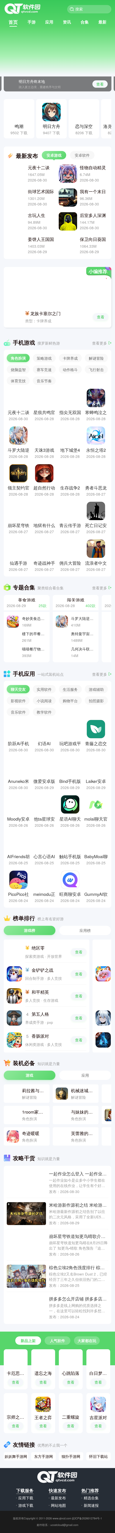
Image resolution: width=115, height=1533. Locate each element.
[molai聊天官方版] (96, 804)
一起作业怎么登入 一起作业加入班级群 (78, 1173)
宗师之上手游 (16, 1417)
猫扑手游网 (71, 1456)
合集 (85, 22)
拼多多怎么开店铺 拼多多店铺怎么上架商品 (78, 1299)
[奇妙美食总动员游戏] (13, 621)
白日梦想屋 (98, 1373)
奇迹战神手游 (44, 563)
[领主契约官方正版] (18, 473)
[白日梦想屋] (98, 1360)
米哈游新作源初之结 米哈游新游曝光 (78, 1205)
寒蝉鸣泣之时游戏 (96, 412)
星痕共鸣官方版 (44, 412)
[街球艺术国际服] (16, 197)
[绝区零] (14, 951)
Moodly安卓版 (18, 819)
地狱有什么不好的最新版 (44, 525)
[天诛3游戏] (44, 435)
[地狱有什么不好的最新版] (44, 511)
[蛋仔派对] (103, 951)
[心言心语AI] (44, 842)
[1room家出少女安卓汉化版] (13, 1115)
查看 (100, 84)
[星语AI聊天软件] (70, 804)
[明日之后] (103, 1040)
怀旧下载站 (98, 1456)
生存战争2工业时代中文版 (70, 488)
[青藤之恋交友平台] (96, 729)
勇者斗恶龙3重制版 (96, 488)
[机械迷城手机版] (62, 1094)
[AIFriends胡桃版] (18, 842)
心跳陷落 (70, 1373)
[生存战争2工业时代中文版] (70, 473)
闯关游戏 (75, 599)
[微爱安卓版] (44, 767)
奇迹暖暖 (30, 1133)
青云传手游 (70, 525)
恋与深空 (84, 126)
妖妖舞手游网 (16, 1456)
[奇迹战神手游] (44, 548)
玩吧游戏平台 (70, 743)
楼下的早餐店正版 (34, 633)
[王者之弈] (43, 1404)
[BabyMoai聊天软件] (96, 842)
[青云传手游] (70, 511)
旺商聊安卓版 (70, 894)
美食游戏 (26, 599)
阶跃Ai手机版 (18, 743)
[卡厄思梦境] (15, 1360)
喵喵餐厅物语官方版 (34, 649)
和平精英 (40, 992)
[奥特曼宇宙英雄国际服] (62, 637)
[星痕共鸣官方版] (44, 398)
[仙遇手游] (18, 548)
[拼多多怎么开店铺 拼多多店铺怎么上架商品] (26, 1307)
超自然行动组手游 (44, 488)
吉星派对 (98, 1417)
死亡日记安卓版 (96, 525)
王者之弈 (43, 1417)
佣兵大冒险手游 (70, 563)
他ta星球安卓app (44, 819)
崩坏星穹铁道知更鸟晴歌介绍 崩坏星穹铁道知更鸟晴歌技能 (78, 1236)
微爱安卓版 (44, 781)
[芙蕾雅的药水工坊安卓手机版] (62, 1136)
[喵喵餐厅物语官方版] (13, 652)
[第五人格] (14, 1018)
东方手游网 (43, 1456)
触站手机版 (70, 856)
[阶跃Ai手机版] (18, 729)
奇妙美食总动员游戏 (34, 618)
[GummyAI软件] (96, 880)
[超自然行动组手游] (44, 473)
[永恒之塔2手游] (96, 435)
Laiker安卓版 (96, 781)
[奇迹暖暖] (13, 1136)
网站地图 (58, 1505)
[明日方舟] (51, 112)
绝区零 (38, 948)
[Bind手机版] (70, 767)
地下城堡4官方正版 (70, 450)
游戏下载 (25, 1505)
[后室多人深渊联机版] (68, 221)
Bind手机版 (70, 781)
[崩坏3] (57, 297)
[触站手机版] (70, 842)
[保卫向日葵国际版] (68, 245)
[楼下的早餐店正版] (13, 637)
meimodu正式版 (44, 894)
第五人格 (40, 1014)
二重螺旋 (70, 1417)
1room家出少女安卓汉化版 (34, 1112)
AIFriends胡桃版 (18, 856)
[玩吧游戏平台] (70, 729)
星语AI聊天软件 (70, 819)
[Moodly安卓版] (18, 804)
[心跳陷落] (70, 1360)
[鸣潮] (19, 112)
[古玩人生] (16, 221)
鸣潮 (19, 126)
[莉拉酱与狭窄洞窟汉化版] (13, 1094)
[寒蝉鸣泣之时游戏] (96, 398)
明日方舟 (51, 126)
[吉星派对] (98, 1404)
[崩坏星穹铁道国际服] (18, 511)
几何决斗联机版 (83, 649)
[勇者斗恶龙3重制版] (96, 473)
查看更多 (99, 343)
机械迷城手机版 (83, 1090)
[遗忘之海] (43, 1360)
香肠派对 (40, 1036)
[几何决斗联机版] (62, 652)
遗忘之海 (43, 1373)
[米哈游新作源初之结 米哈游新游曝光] (26, 1213)
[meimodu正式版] (44, 880)
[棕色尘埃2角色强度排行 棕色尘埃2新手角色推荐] (26, 1276)
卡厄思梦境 (16, 1373)
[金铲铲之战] (14, 973)
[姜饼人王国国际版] (16, 245)
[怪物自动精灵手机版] (68, 173)
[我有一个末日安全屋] (68, 197)
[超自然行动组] (11, 84)
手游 (32, 22)
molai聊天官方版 (96, 819)
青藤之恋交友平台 (96, 743)
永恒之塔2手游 (96, 450)
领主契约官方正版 (18, 488)
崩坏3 (35, 313)
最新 (102, 22)
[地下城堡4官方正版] (70, 435)
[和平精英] (14, 995)
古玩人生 (36, 215)
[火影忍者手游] (103, 995)
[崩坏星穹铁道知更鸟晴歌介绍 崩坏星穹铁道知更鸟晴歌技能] (26, 1244)
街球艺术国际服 (41, 191)
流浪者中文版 (96, 563)
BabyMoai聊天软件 (96, 856)
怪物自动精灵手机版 (93, 167)
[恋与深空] (84, 112)
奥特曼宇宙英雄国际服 (83, 633)
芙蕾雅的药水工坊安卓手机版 (83, 1133)
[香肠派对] (14, 1040)
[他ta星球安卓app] (44, 804)
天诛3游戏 (44, 450)
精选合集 (91, 1497)
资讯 (67, 22)
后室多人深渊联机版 (93, 215)
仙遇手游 (18, 563)
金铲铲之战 (42, 970)
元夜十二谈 (39, 167)
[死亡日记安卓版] (96, 511)
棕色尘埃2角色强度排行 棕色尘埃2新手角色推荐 (78, 1267)
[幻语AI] (44, 729)
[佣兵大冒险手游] (70, 548)
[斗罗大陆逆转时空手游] (18, 435)
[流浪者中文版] (96, 548)
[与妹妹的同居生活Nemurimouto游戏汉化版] (62, 1115)
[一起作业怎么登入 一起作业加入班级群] (26, 1182)
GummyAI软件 (96, 894)
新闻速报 (91, 1505)
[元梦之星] (103, 973)
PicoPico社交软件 (18, 894)
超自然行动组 (30, 81)
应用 (49, 22)
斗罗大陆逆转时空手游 (18, 450)
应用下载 (25, 1497)
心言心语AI (44, 856)
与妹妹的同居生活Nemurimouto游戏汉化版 (83, 1112)
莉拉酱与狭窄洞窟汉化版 (34, 1090)
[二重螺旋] (70, 1404)
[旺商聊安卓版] (70, 880)
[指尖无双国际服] (70, 398)
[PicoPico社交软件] (18, 880)
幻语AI (44, 743)
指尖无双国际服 (70, 412)
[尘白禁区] (103, 1018)
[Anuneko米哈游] (18, 767)
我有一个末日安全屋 (93, 191)
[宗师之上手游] (15, 1404)
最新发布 (58, 1497)
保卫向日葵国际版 (93, 239)
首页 (13, 22)
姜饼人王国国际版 (41, 239)
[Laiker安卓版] (96, 767)
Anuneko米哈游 (18, 781)
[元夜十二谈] (16, 173)
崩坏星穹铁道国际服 (18, 525)
